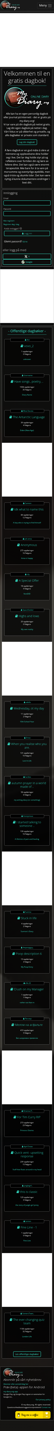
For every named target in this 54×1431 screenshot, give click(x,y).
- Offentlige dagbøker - (27, 330)
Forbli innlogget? (11, 228)
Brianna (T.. (28, 1111)
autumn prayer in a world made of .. (28, 785)
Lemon (28, 1221)
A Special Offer (28, 580)
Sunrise (28, 912)
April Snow (28, 1146)
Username (28, 375)
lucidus (28, 777)
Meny (43, 5)
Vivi (28, 340)
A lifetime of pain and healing (27, 839)
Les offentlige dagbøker (27, 1354)
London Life (27, 1336)
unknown (27, 359)
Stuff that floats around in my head (27, 1169)
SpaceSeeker (28, 610)
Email (5, 198)
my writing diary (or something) (27, 800)
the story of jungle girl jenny (27, 1205)
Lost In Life (27, 760)
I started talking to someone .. (28, 824)
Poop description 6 (28, 954)
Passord (7, 209)
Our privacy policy (43, 1399)
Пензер (28, 1018)
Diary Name (27, 394)
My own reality (27, 629)
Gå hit (24, 241)
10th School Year (27, 721)
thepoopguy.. (28, 947)
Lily (28, 574)
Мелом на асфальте (28, 1025)
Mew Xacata (28, 411)
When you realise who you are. (28, 745)
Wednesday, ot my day (28, 708)
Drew (28, 737)
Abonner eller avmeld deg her (15, 1384)
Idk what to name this (29, 509)
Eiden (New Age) (27, 430)
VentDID (27, 593)
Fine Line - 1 (28, 1227)
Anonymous (28, 545)
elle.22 (28, 983)
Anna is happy (27, 558)
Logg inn (28, 233)
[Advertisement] (27, 40)
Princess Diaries (27, 1130)
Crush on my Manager (28, 989)
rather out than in (27, 1002)
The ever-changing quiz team (28, 1321)
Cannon (27, 503)
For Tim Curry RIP (28, 1117)
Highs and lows (28, 616)
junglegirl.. (28, 1185)
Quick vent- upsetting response (28, 1154)
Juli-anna (28, 539)
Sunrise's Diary (27, 931)
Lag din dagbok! (27, 142)
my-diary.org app (10, 1391)
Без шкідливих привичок (27, 1038)
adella (28, 702)
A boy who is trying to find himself (27, 522)
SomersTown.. (28, 1313)
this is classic (28, 1192)
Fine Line (27, 1240)
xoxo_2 (28, 346)
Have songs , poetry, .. (28, 381)
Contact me (46, 1407)
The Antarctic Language (28, 417)
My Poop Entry (27, 967)
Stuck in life (28, 918)
